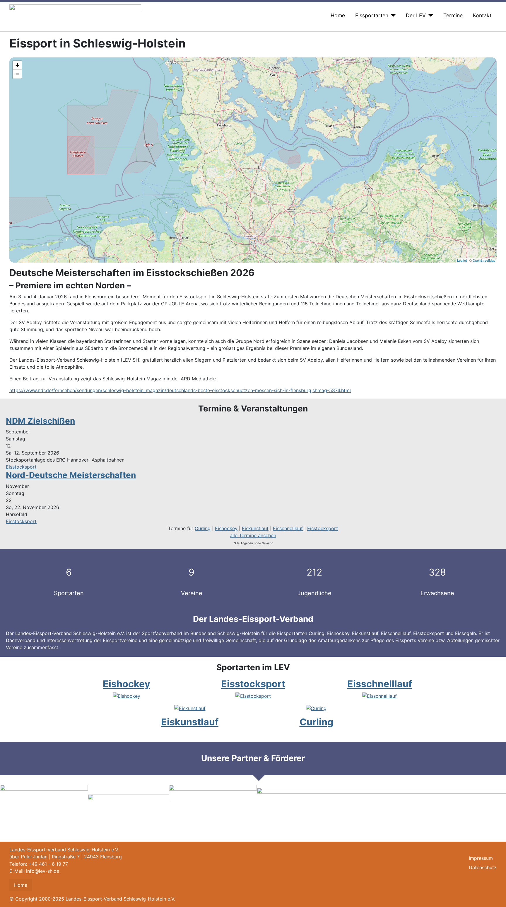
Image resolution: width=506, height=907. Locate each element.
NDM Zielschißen (40, 421)
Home (338, 15)
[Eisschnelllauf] (379, 695)
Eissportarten (371, 15)
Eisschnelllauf (288, 528)
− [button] (17, 74)
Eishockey (226, 528)
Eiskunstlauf (255, 528)
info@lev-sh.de (42, 871)
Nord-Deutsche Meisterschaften (71, 475)
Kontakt (482, 15)
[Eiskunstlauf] (190, 708)
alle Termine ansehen (253, 535)
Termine (453, 15)
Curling (203, 528)
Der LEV (416, 15)
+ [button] (17, 65)
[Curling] (316, 708)
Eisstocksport (21, 467)
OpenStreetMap (484, 260)
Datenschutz (483, 867)
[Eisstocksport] (253, 695)
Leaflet (462, 260)
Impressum (481, 858)
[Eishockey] (126, 695)
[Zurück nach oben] (498, 899)
